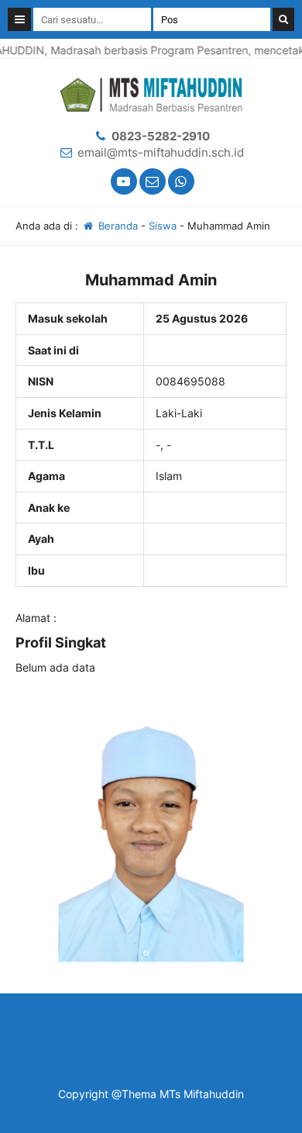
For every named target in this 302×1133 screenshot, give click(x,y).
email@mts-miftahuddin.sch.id (160, 152)
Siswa (163, 225)
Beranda (116, 225)
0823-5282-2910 (161, 136)
